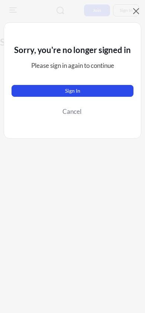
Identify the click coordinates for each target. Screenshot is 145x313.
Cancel (71, 111)
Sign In (72, 91)
